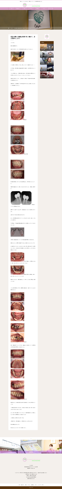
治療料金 (37, 8)
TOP (11, 8)
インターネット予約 (50, 8)
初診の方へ (18, 8)
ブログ (44, 8)
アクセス (31, 8)
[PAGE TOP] (31, 438)
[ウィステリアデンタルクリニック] (31, 5)
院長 (24, 8)
